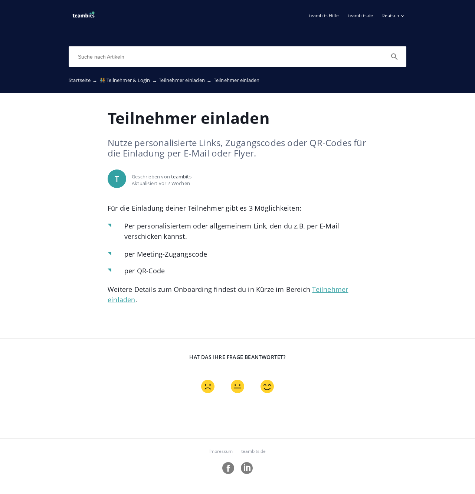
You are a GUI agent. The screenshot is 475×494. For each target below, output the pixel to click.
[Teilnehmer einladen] (83, 19)
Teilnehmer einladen (185, 80)
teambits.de (360, 15)
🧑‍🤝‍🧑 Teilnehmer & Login (128, 80)
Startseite (83, 80)
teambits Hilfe (324, 15)
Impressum (221, 451)
